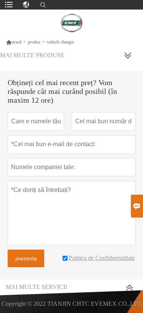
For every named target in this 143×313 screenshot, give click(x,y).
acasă (16, 42)
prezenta (26, 258)
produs (34, 42)
